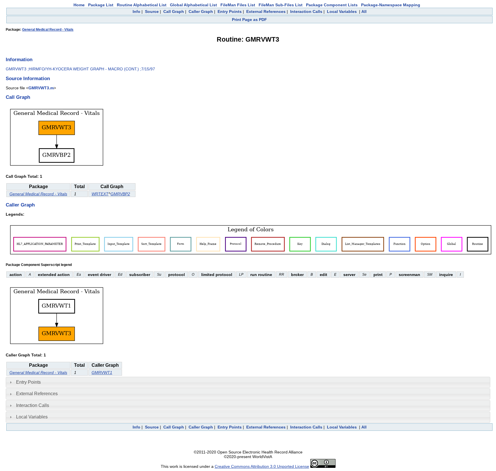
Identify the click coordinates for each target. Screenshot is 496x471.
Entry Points (230, 11)
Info (136, 11)
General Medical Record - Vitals (47, 29)
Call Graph (173, 11)
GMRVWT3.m (41, 88)
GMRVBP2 (120, 194)
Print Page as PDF (249, 19)
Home (79, 5)
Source (152, 11)
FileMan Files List (237, 5)
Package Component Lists (332, 5)
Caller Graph (201, 11)
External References (266, 11)
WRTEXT (100, 194)
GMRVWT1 (102, 372)
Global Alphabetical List (193, 5)
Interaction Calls (306, 11)
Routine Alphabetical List (141, 5)
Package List (100, 5)
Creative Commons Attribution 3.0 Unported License (262, 466)
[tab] (248, 382)
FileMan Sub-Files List (281, 5)
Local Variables (342, 11)
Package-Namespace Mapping (390, 5)
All (364, 11)
